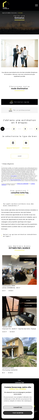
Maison (26, 148)
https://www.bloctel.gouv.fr (15, 179)
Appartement (13, 148)
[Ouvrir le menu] (36, 5)
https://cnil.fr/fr (14, 175)
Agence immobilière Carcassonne (9, 12)
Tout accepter (17, 413)
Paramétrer (18, 407)
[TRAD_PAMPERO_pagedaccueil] (5, 9)
